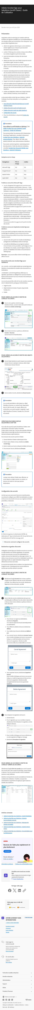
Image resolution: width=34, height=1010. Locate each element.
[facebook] (3, 1000)
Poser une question (9, 951)
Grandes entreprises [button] (7, 976)
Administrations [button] (6, 980)
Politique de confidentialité (8, 1005)
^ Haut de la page (28, 917)
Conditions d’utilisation (19, 1005)
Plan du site (5, 1007)
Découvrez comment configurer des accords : (17, 542)
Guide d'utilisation (9, 930)
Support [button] (5, 984)
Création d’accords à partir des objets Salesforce (15, 110)
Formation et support (10, 926)
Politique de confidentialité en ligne (23, 864)
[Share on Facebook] (10, 892)
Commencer (8, 928)
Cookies (26, 1005)
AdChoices (12, 1007)
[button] (17, 997)
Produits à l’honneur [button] (8, 991)
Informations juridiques (7, 864)
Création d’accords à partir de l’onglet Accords (15, 108)
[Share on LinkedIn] (19, 892)
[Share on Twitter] (14, 892)
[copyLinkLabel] (24, 892)
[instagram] (6, 1000)
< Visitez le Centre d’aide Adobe (12, 922)
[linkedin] (12, 1000)
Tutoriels (7, 932)
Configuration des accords (10, 112)
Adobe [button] (4, 987)
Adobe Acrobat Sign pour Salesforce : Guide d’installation (18, 816)
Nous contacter (9, 962)
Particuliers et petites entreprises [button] (10, 972)
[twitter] (9, 1000)
